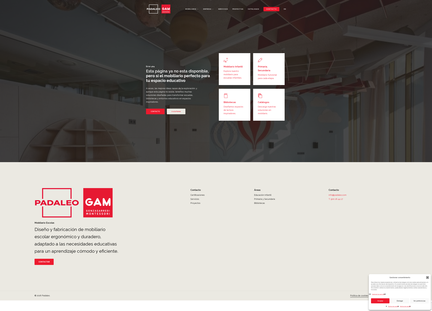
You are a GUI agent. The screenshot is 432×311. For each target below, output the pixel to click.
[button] (427, 277)
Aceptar (380, 301)
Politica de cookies (405, 306)
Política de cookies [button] (359, 295)
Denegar (400, 301)
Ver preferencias (419, 301)
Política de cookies (393, 306)
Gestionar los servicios (378, 294)
